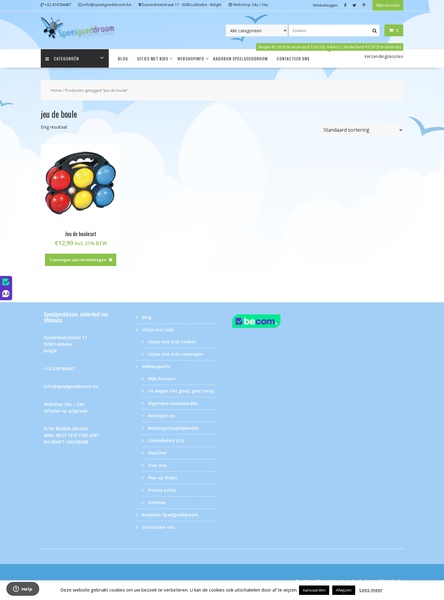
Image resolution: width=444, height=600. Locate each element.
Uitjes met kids (152, 58)
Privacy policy (162, 490)
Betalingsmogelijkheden (173, 428)
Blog (123, 58)
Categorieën (66, 58)
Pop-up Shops (162, 477)
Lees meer (370, 590)
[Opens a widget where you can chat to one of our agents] (22, 589)
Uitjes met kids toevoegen (175, 354)
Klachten (157, 453)
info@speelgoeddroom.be (71, 386)
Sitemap (157, 502)
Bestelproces (161, 416)
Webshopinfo (190, 58)
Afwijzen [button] (344, 590)
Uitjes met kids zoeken (172, 342)
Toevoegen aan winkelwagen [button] (77, 259)
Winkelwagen (325, 5)
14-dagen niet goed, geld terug (181, 391)
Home (56, 90)
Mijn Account (387, 5)
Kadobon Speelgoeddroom (240, 58)
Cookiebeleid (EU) (166, 440)
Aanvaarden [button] (314, 590)
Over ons (157, 465)
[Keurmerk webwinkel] (268, 322)
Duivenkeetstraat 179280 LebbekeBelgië (65, 344)
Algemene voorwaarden (173, 403)
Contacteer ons (293, 58)
